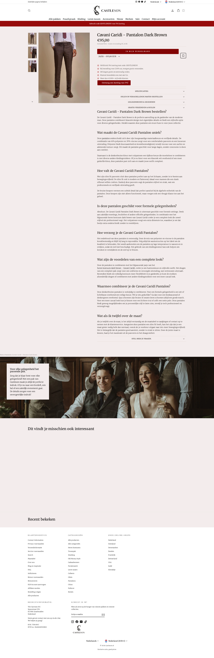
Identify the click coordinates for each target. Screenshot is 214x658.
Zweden (111, 551)
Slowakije (111, 570)
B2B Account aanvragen (37, 585)
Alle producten (33, 596)
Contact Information (35, 540)
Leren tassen (94, 19)
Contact (146, 19)
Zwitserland (112, 559)
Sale (137, 19)
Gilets (70, 577)
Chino (70, 585)
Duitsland (111, 544)
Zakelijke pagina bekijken (37, 2)
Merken (129, 19)
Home (2, 355)
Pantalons (8, 355)
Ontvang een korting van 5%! (115, 83)
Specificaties (141, 91)
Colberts (71, 573)
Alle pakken (55, 19)
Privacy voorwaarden (36, 544)
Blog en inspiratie (34, 566)
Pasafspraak (69, 19)
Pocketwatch (73, 566)
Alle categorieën (74, 544)
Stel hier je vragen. (142, 339)
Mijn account (158, 19)
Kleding (81, 19)
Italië (110, 566)
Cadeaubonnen (73, 562)
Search (30, 555)
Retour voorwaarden (35, 577)
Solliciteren (32, 573)
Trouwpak (72, 551)
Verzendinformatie (35, 548)
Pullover (71, 588)
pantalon (106, 138)
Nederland (112, 540)
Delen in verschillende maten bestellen (142, 97)
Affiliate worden (34, 588)
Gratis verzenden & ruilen (141, 108)
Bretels (70, 592)
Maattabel (31, 559)
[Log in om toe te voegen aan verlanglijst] (183, 55)
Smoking (71, 555)
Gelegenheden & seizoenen (141, 102)
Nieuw (120, 19)
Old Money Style (74, 559)
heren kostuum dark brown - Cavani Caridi (116, 268)
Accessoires (109, 19)
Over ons (31, 562)
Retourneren (32, 581)
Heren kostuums (74, 548)
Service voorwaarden (36, 551)
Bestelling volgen (34, 592)
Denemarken (113, 548)
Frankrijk (111, 555)
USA (109, 562)
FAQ (29, 570)
